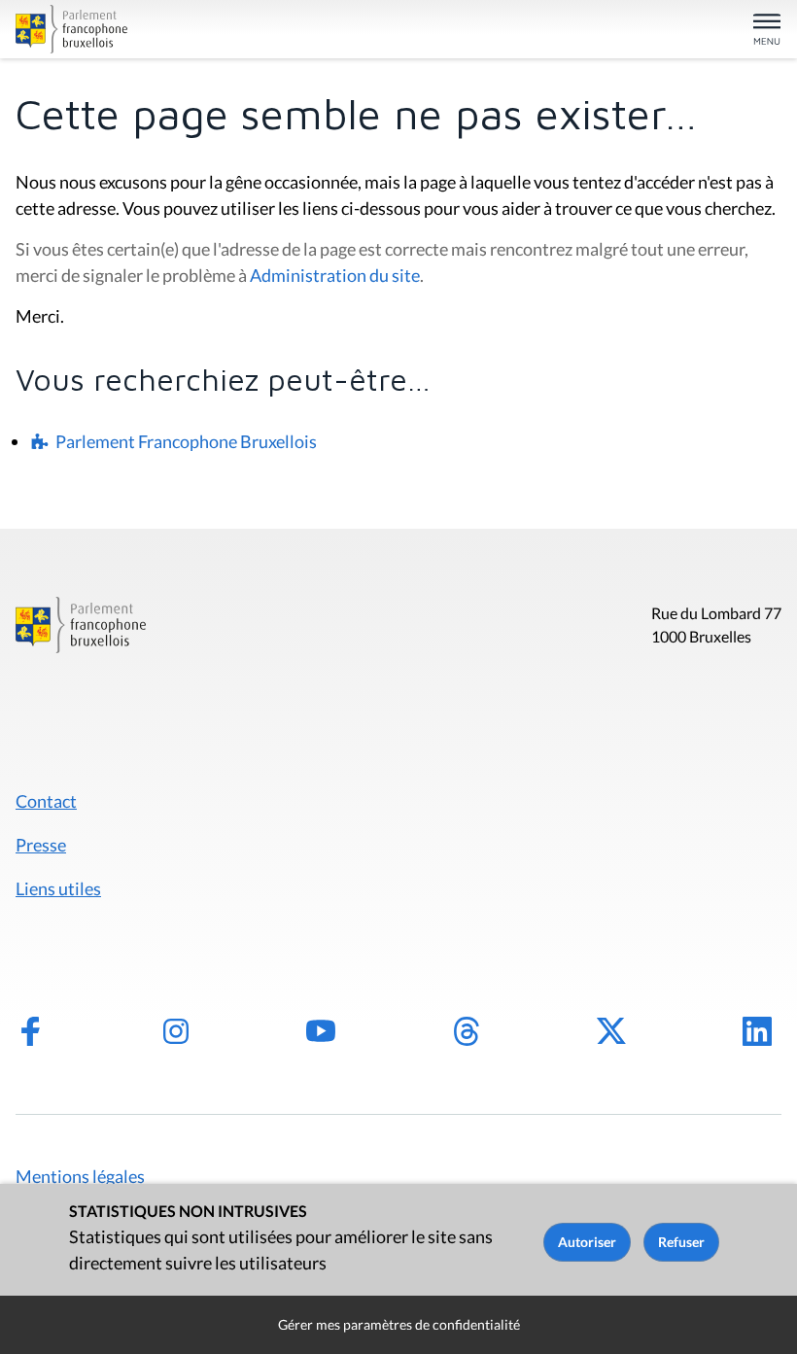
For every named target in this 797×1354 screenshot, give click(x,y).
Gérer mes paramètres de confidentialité (399, 1324)
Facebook (30, 1031)
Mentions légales (80, 1176)
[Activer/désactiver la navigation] (766, 31)
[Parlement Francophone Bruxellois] (140, 29)
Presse (41, 844)
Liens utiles (58, 888)
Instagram (176, 1031)
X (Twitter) (611, 1031)
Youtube (320, 1031)
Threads (466, 1031)
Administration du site (335, 275)
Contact (46, 801)
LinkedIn (757, 1031)
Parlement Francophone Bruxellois (186, 441)
